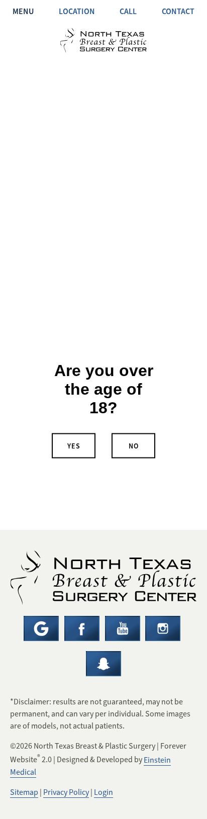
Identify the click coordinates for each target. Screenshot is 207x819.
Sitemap (24, 792)
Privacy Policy (66, 792)
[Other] (103, 663)
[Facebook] (81, 628)
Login (103, 792)
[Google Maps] (41, 628)
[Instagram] (162, 628)
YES (73, 445)
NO (134, 445)
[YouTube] (122, 628)
